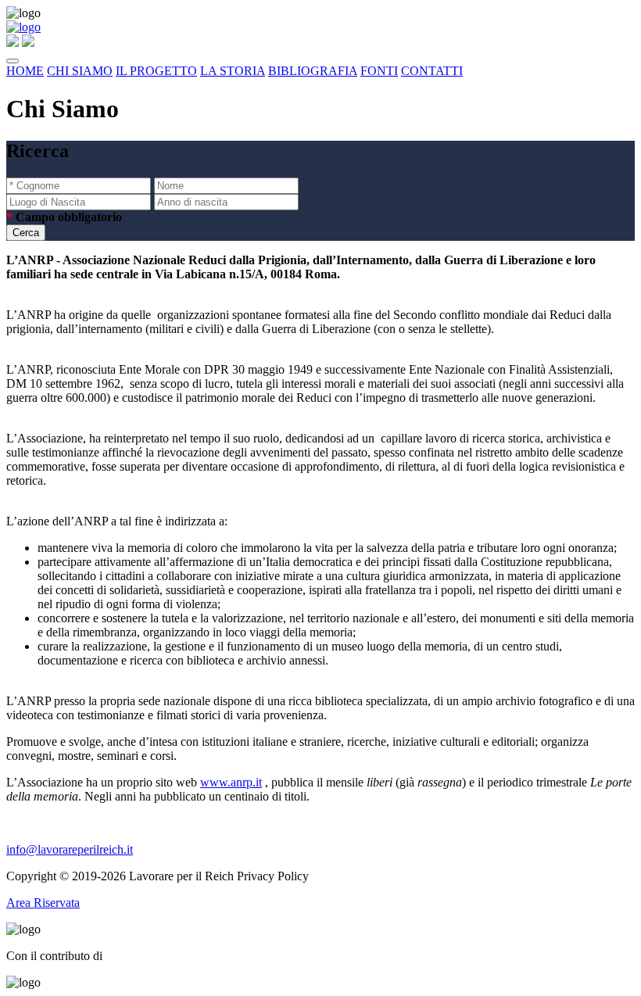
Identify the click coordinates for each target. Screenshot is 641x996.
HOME (25, 70)
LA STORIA (232, 70)
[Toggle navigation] (12, 61)
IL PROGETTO (156, 70)
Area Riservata (43, 902)
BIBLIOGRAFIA (312, 70)
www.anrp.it (231, 782)
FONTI (379, 70)
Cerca (26, 232)
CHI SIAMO (80, 70)
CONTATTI (432, 70)
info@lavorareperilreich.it (69, 849)
